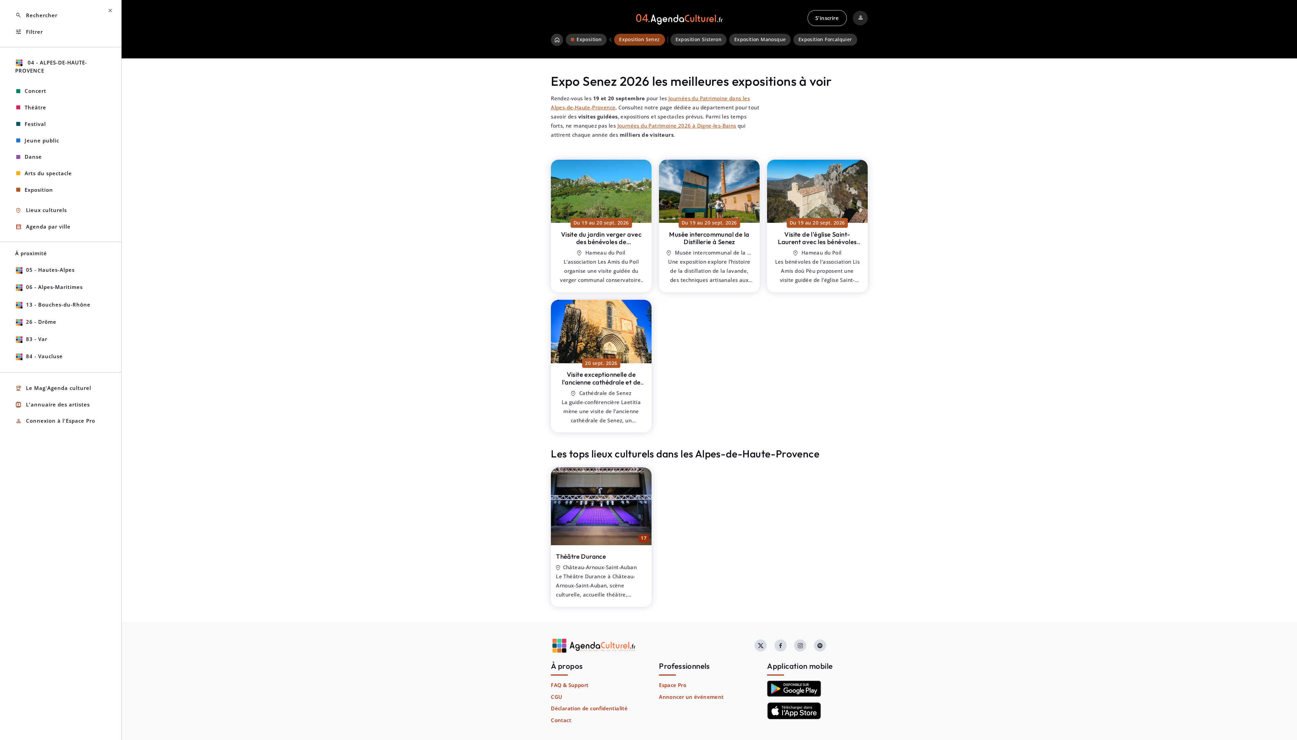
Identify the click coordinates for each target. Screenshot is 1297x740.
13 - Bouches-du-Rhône (58, 304)
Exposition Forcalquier (825, 39)
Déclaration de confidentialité (589, 708)
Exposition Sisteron (699, 39)
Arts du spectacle (48, 173)
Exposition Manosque (760, 39)
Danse (33, 156)
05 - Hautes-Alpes (50, 269)
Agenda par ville (43, 227)
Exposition (39, 189)
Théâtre (35, 107)
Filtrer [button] (29, 32)
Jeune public (42, 140)
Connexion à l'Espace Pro (55, 421)
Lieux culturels (41, 210)
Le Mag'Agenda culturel (53, 388)
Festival (35, 124)
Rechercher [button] (36, 15)
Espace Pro (672, 685)
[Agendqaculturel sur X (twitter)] (761, 645)
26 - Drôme (41, 321)
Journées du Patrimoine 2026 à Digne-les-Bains (676, 125)
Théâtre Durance (581, 556)
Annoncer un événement (691, 696)
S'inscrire (827, 18)
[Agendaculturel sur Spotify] (820, 645)
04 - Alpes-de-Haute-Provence (51, 66)
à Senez (601, 242)
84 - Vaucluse (44, 356)
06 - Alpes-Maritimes (54, 287)
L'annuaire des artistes (52, 404)
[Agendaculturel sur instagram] (800, 645)
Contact (561, 720)
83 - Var (36, 339)
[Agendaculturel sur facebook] (780, 645)
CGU (556, 696)
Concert (35, 90)
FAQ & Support (569, 685)
